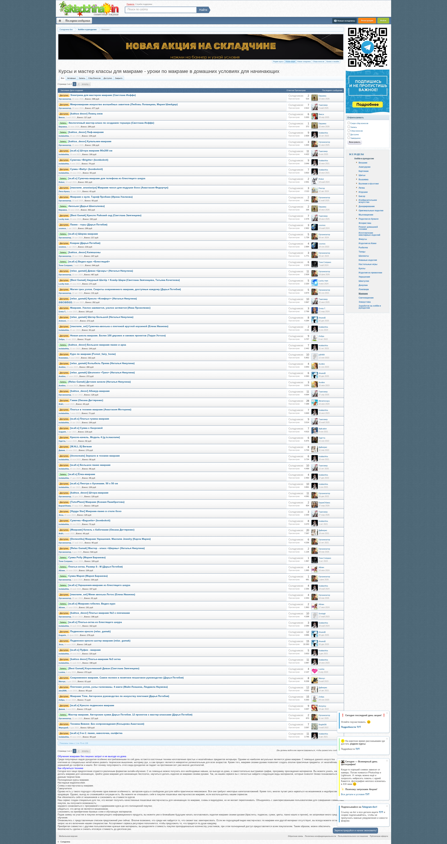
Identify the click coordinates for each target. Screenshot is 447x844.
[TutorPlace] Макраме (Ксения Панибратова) (97, 502)
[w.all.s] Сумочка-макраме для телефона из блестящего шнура (106, 178)
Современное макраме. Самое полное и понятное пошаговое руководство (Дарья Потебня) (127, 677)
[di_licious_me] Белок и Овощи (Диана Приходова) (154, 41)
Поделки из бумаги (368, 218)
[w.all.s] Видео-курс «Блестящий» (89, 261)
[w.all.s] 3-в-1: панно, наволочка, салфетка (96, 733)
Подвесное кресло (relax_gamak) (90, 631)
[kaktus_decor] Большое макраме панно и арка (97, 344)
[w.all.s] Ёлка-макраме (81, 474)
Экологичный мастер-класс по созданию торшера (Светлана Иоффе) (111, 123)
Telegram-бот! (369, 807)
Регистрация (367, 21)
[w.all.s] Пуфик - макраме (85, 650)
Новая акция (290, 61)
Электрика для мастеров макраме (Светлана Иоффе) (103, 95)
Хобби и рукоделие (364, 158)
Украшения (364, 276)
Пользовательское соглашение (353, 836)
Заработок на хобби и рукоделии (370, 306)
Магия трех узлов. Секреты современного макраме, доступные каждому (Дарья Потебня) (125, 289)
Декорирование (367, 206)
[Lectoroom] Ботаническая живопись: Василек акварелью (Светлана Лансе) (170, 55)
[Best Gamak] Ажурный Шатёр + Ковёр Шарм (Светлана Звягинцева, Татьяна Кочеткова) (125, 280)
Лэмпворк (364, 289)
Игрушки (363, 191)
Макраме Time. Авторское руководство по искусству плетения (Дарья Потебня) (119, 696)
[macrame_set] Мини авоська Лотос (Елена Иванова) (102, 594)
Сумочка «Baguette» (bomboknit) (90, 520)
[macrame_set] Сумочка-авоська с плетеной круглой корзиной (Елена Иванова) (119, 326)
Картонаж (364, 171)
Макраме (363, 293)
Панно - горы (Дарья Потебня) (88, 224)
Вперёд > (86, 84)
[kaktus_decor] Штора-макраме (89, 492)
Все (62, 78)
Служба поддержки (143, 4)
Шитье (362, 175)
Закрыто (118, 78)
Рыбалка (363, 247)
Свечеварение (366, 297)
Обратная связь (295, 836)
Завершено (355, 138)
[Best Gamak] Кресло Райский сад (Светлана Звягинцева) (105, 215)
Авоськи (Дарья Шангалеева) (86, 206)
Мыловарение (366, 214)
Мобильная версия (68, 836)
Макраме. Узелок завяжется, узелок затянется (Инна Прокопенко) (110, 308)
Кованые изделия (368, 260)
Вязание (363, 162)
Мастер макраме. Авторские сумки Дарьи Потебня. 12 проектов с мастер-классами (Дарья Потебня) (130, 714)
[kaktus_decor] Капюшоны (84, 252)
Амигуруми (364, 166)
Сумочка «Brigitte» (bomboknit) (89, 160)
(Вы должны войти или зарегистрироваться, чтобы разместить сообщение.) (310, 750)
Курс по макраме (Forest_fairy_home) (93, 354)
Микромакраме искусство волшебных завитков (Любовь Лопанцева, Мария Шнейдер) (124, 104)
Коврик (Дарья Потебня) (85, 243)
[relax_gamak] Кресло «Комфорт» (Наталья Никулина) (103, 298)
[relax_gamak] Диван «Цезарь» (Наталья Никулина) (101, 271)
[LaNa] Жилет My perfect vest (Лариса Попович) (152, 52)
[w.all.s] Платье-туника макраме (89, 418)
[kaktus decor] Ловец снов (86, 113)
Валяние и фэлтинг (369, 183)
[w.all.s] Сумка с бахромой (86, 428)
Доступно (108, 78)
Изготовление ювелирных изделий (369, 233)
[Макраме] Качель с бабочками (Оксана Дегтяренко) (102, 529)
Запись (82, 78)
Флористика (365, 223)
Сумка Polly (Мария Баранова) (87, 557)
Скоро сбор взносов (359, 123)
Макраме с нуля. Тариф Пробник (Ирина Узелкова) (101, 197)
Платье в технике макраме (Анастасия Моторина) (100, 409)
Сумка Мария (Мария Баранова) (88, 576)
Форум (59, 21)
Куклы (362, 268)
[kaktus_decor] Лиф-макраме (86, 132)
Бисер (362, 196)
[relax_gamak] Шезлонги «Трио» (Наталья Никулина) (102, 372)
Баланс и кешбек (333, 61)
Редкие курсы (278, 61)
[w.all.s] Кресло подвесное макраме (92, 705)
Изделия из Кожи (367, 243)
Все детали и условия (355, 794)
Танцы (362, 251)
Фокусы (363, 239)
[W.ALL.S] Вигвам (81, 446)
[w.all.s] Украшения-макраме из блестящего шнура (99, 585)
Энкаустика (365, 301)
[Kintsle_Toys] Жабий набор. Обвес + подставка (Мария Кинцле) (163, 48)
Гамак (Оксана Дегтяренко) (86, 400)
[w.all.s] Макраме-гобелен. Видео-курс (91, 603)
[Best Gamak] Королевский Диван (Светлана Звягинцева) (103, 668)
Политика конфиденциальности (320, 836)
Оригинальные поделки (371, 210)
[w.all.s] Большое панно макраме (90, 465)
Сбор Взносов (94, 78)
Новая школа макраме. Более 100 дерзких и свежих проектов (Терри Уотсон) (118, 335)
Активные (71, 78)
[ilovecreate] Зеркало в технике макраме (95, 455)
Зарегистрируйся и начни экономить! (355, 830)
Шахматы (364, 255)
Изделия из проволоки (370, 272)
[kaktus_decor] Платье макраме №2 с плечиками (100, 613)
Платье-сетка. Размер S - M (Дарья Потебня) (95, 566)
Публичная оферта (379, 836)
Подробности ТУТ (351, 727)
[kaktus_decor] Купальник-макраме (89, 141)
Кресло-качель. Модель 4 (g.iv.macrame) (95, 437)
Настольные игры (368, 264)
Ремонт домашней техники (368, 227)
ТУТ (381, 812)
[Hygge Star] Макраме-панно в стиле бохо (96, 511)
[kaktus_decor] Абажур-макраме (90, 391)
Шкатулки (364, 280)
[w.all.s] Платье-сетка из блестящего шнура (95, 622)
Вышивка (363, 179)
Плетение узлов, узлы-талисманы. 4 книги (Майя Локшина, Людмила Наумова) (119, 687)
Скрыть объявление (387, 713)
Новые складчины (304, 61)
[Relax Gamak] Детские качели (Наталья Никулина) (99, 381)
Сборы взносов (318, 61)
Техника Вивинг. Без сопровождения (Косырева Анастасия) (107, 724)
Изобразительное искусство (368, 201)
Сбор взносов (356, 131)
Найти (203, 9)
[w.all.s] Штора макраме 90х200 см (91, 150)
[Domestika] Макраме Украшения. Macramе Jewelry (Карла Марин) (110, 539)
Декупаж (363, 285)
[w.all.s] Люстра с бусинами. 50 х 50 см (94, 483)
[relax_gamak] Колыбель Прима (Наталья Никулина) (102, 363)
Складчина (65, 842)
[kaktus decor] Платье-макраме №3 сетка (95, 659)
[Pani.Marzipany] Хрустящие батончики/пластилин (154, 45)
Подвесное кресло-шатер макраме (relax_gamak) (100, 640)
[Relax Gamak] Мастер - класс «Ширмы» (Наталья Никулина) (107, 548)
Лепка (362, 187)
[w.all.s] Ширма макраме (83, 234)
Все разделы (356, 154)
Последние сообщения (77, 20)
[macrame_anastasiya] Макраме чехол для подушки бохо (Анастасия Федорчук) (119, 187)
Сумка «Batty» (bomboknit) (86, 169)
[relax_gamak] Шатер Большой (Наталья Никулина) (101, 317)
